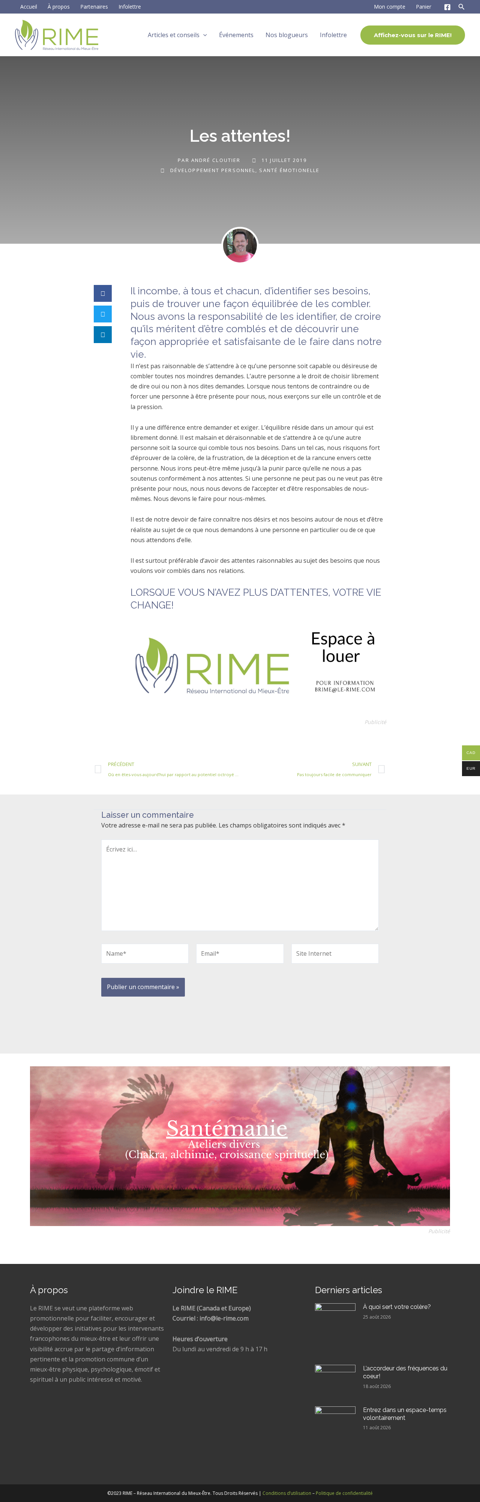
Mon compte (389, 6)
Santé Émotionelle (289, 170)
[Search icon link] (461, 7)
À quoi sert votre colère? (397, 1306)
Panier (423, 6)
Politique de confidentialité (344, 1493)
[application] (203, 35)
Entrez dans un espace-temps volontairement (405, 1413)
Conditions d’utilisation (286, 1493)
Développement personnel (212, 170)
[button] (103, 293)
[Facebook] (447, 7)
